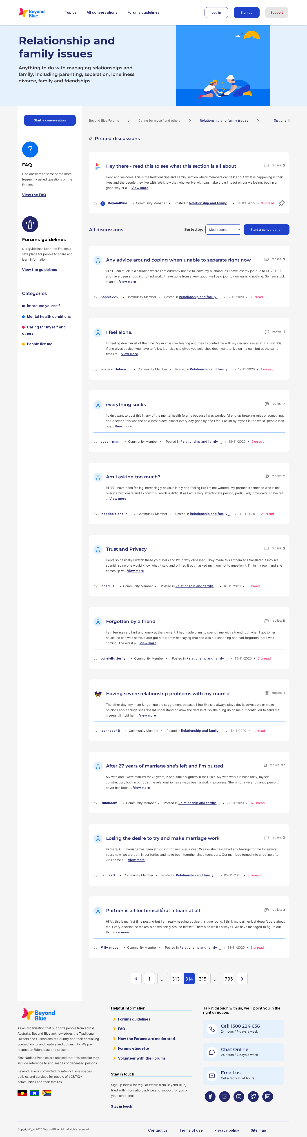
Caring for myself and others (159, 120)
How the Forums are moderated (146, 1038)
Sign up (247, 12)
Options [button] (280, 120)
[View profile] (98, 166)
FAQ (121, 1029)
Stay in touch (121, 1106)
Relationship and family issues (213, 203)
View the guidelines (39, 269)
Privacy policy (226, 1130)
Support (277, 12)
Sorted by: (193, 229)
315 (202, 979)
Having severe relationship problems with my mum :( (168, 693)
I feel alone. (119, 332)
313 (176, 979)
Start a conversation (50, 120)
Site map (258, 1130)
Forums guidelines (143, 12)
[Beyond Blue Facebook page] (210, 1105)
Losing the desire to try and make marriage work (163, 838)
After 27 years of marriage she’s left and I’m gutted (164, 766)
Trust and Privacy (126, 549)
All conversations (102, 12)
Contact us (158, 1130)
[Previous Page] (136, 978)
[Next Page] (242, 978)
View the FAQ (34, 195)
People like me (39, 344)
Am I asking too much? (133, 476)
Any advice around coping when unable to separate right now (178, 260)
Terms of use (191, 1130)
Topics (71, 12)
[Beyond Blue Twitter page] (253, 1105)
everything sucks (126, 404)
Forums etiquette (133, 1048)
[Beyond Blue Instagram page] (239, 1105)
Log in (216, 12)
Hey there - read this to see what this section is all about (171, 166)
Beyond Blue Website (38, 1014)
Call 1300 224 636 (240, 1026)
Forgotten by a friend (131, 621)
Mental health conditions (49, 316)
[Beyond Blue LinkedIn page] (267, 1105)
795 (229, 979)
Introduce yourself (43, 305)
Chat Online (235, 1049)
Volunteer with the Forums (142, 1058)
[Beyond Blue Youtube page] (224, 1105)
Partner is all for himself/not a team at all (153, 910)
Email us (231, 1072)
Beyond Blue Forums (37, 12)
